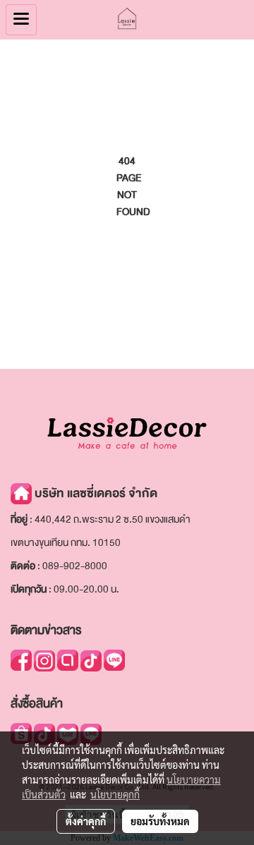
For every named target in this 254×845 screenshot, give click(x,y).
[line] (114, 659)
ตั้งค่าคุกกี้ (86, 821)
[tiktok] (91, 660)
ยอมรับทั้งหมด (160, 821)
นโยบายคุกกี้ (115, 794)
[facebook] (21, 659)
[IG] (44, 660)
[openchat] (67, 659)
